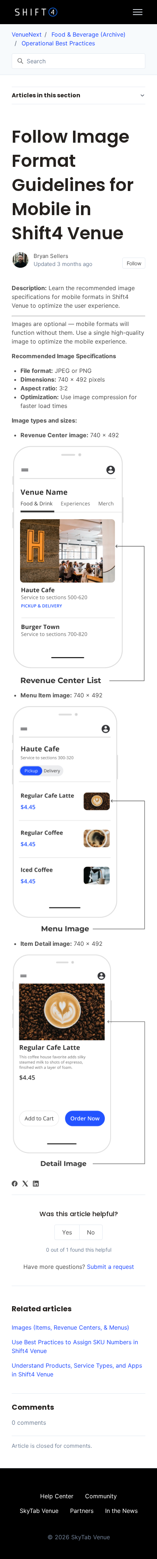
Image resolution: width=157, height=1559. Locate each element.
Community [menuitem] (101, 1496)
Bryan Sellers (51, 255)
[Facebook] (15, 1184)
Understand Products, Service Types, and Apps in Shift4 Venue (77, 1370)
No (91, 1232)
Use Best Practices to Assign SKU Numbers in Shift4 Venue (75, 1346)
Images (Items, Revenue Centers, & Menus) (70, 1327)
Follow (134, 263)
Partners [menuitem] (81, 1510)
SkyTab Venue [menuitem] (39, 1510)
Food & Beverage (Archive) (88, 34)
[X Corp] (25, 1184)
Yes (67, 1232)
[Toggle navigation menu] (137, 12)
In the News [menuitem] (121, 1510)
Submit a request (110, 1266)
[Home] (36, 12)
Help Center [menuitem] (56, 1496)
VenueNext (27, 34)
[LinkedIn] (36, 1184)
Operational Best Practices (58, 43)
